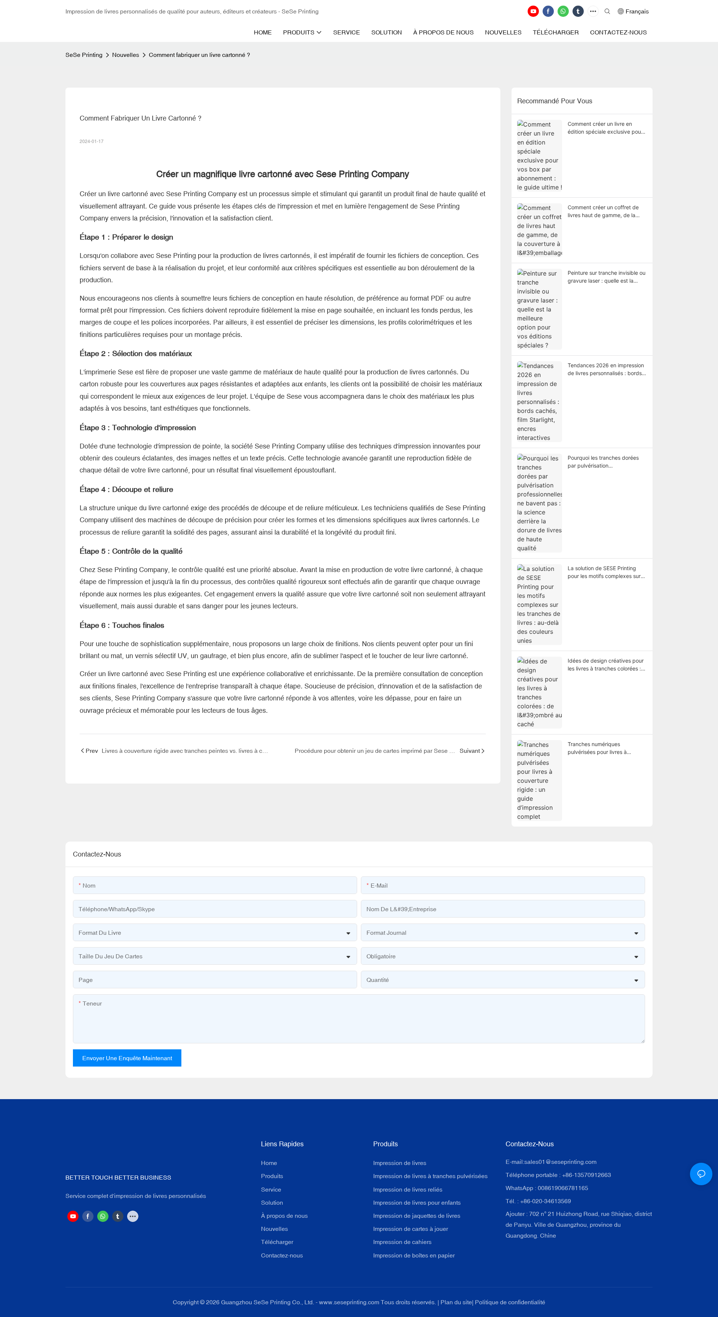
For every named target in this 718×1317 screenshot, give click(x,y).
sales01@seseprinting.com (560, 1161)
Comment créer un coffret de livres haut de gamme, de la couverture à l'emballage (603, 211)
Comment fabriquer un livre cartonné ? (199, 54)
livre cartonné (128, 194)
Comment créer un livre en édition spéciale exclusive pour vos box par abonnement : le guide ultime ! (605, 128)
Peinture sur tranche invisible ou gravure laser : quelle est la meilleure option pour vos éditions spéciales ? (606, 277)
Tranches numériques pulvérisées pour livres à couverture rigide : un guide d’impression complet (601, 748)
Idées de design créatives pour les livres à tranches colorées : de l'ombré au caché (606, 664)
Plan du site (456, 1302)
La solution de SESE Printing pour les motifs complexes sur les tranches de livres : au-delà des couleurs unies (605, 572)
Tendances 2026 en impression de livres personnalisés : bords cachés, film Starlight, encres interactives (606, 369)
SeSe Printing (83, 54)
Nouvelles (125, 54)
